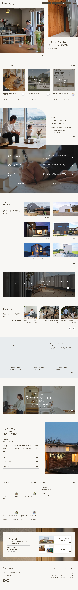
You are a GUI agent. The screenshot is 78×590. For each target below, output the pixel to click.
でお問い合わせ (67, 3)
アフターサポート (21, 183)
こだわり (52, 570)
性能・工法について (55, 573)
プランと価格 (63, 575)
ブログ (71, 573)
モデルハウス (56, 3)
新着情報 (71, 577)
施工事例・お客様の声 (55, 577)
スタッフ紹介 (7, 461)
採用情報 (6, 466)
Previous (69, 328)
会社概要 (6, 457)
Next (73, 328)
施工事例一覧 (69, 264)
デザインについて (55, 572)
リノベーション (64, 577)
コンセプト (70, 136)
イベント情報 (63, 568)
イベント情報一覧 (68, 65)
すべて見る (68, 372)
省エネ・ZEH (54, 575)
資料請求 (46, 3)
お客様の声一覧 (14, 320)
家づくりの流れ (57, 183)
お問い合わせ (72, 568)
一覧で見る (31, 482)
